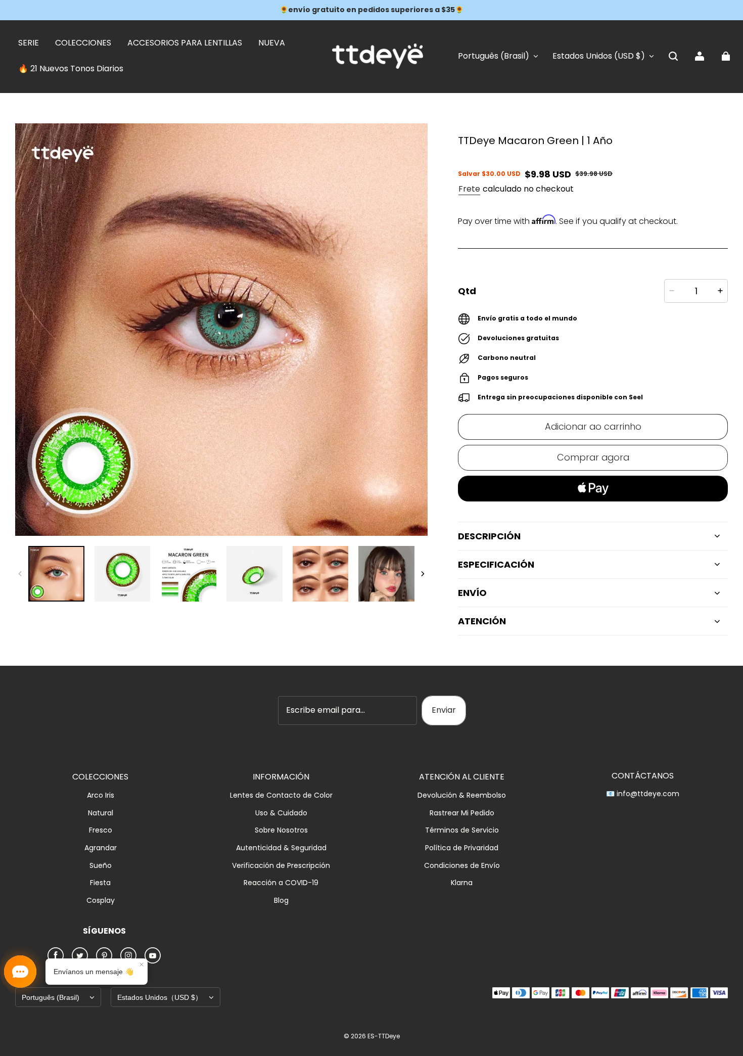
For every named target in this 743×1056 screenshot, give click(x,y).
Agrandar (100, 848)
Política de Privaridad (461, 848)
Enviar (444, 710)
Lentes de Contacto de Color (281, 795)
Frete (469, 189)
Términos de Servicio (462, 830)
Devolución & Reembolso (461, 795)
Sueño (100, 865)
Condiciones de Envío (462, 865)
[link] (28, 43)
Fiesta (100, 883)
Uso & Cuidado (281, 813)
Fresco (100, 830)
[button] (673, 56)
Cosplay (100, 900)
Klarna (462, 883)
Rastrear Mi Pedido (462, 813)
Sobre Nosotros (281, 830)
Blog (281, 900)
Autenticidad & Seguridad (281, 848)
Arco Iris (100, 795)
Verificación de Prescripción (281, 865)
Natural (100, 813)
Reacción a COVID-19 (281, 883)
